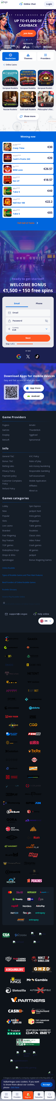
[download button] (11, 392)
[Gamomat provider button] (12, 647)
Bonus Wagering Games (40, 560)
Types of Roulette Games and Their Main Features (22, 575)
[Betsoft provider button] (12, 656)
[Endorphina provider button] (12, 639)
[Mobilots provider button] (34, 708)
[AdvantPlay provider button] (34, 846)
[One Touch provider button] (12, 768)
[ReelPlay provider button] (12, 794)
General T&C (8, 456)
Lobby (5, 506)
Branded (6, 530)
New (4, 511)
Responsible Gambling (39, 471)
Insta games (35, 516)
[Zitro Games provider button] (12, 760)
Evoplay (5, 434)
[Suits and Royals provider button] (34, 872)
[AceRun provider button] (34, 837)
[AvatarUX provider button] (12, 786)
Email (17, 303)
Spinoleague (8, 560)
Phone (39, 303)
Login (49, 4)
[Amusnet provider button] (12, 846)
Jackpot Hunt (35, 511)
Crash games (35, 545)
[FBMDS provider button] (34, 734)
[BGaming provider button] (34, 665)
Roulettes (33, 530)
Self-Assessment (37, 475)
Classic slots (34, 535)
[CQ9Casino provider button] (34, 725)
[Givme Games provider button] (12, 699)
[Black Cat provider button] (12, 855)
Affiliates (33, 485)
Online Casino (11, 64)
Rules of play (35, 461)
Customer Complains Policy (12, 482)
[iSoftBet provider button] (34, 691)
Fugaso (5, 425)
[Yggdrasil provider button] (34, 647)
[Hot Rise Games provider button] (34, 855)
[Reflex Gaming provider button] (12, 837)
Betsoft (5, 439)
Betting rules (8, 466)
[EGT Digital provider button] (12, 829)
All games (33, 550)
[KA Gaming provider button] (34, 812)
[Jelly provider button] (34, 829)
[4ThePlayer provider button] (34, 786)
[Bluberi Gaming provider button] (34, 742)
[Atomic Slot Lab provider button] (12, 725)
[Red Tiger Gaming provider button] (12, 717)
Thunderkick (34, 430)
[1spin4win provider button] (12, 682)
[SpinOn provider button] (34, 803)
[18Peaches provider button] (34, 881)
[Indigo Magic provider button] (34, 820)
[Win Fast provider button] (34, 760)
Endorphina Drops (10, 550)
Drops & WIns (8, 555)
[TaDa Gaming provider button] (34, 751)
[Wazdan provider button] (34, 682)
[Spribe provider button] (34, 717)
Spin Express (35, 506)
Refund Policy (8, 488)
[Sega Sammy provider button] (34, 777)
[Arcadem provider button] (12, 708)
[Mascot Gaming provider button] (12, 777)
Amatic (32, 425)
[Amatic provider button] (12, 665)
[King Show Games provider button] (34, 768)
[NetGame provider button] (34, 656)
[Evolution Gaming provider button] (12, 751)
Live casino (7, 525)
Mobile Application (37, 480)
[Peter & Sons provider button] (12, 673)
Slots (4, 520)
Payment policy (9, 475)
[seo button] (4, 596)
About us (33, 490)
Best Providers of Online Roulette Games (18, 582)
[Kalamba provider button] (12, 691)
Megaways (34, 520)
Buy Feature (8, 540)
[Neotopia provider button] (12, 881)
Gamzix (5, 430)
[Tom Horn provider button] (12, 742)
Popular (5, 516)
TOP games (7, 545)
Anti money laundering (39, 466)
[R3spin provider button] (34, 863)
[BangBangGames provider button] (12, 812)
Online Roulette (8, 568)
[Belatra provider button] (12, 734)
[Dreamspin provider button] (12, 872)
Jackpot (32, 555)
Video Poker (34, 540)
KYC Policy (34, 456)
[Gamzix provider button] (34, 639)
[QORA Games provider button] (12, 820)
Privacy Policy (8, 471)
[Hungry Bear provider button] (12, 863)
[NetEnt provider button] (34, 673)
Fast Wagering (9, 535)
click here (15, 1087)
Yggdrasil (33, 434)
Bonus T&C (7, 461)
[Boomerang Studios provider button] (12, 803)
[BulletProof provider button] (34, 794)
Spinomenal (34, 439)
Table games (35, 525)
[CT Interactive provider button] (34, 699)
